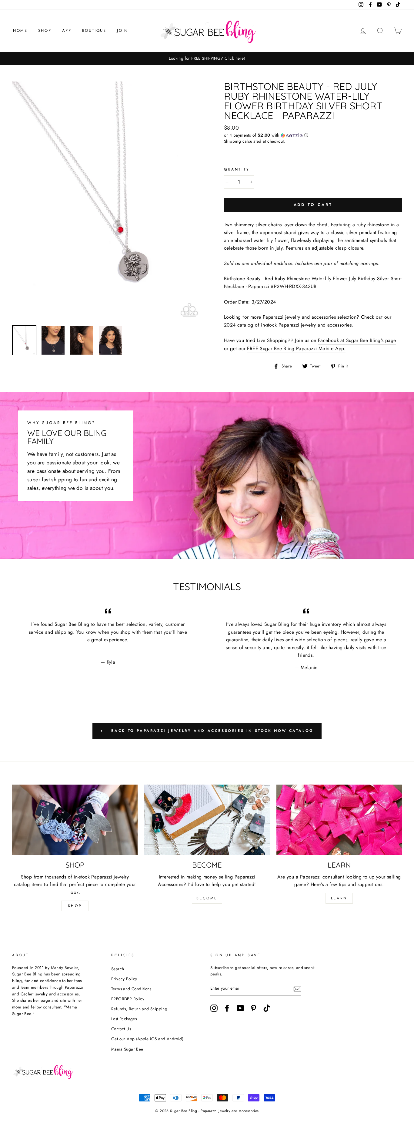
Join (122, 30)
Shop (44, 30)
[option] (207, 58)
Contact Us (121, 1029)
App (67, 30)
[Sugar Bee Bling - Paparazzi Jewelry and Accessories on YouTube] (240, 1008)
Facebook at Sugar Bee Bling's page (357, 340)
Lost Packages (124, 1019)
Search (117, 969)
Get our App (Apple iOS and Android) (147, 1039)
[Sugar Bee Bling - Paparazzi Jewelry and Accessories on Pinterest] (253, 1008)
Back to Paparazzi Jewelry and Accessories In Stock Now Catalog (211, 730)
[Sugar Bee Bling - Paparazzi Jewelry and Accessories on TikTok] (266, 1008)
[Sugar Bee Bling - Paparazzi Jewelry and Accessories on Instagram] (214, 1008)
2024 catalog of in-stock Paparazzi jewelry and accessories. (288, 324)
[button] (313, 135)
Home (20, 30)
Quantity (237, 169)
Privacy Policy (124, 979)
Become (207, 898)
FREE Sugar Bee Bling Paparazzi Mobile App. (296, 348)
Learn (339, 898)
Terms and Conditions (131, 989)
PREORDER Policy (127, 999)
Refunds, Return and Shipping (139, 1009)
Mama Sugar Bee (127, 1049)
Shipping (232, 141)
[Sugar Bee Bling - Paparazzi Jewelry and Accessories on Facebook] (227, 1008)
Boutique (94, 30)
